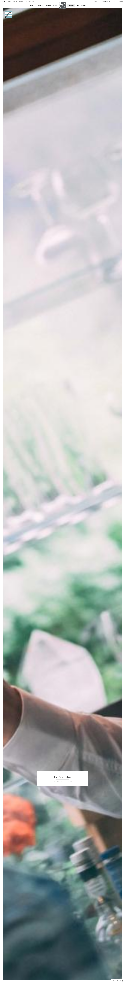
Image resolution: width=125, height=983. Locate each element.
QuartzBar (71, 5)
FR (2, 1)
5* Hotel (30, 5)
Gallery (114, 1)
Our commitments (18, 1)
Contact (121, 1)
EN (5, 1)
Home (9, 1)
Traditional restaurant (51, 5)
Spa (78, 5)
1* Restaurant (39, 5)
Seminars (83, 5)
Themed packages (105, 1)
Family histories (29, 1)
